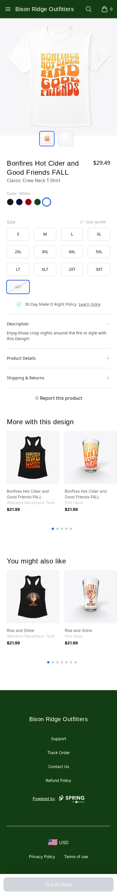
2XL (18, 251)
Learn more (90, 304)
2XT (72, 269)
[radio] (18, 234)
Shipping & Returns (25, 377)
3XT (99, 269)
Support (58, 738)
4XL (72, 251)
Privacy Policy (42, 856)
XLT (45, 269)
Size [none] (11, 222)
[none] (92, 222)
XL (99, 234)
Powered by (44, 798)
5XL (99, 251)
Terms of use (76, 856)
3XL (45, 251)
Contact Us (58, 766)
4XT (18, 287)
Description (18, 323)
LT (18, 269)
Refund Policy (58, 780)
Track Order (58, 752)
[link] (33, 457)
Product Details (21, 358)
